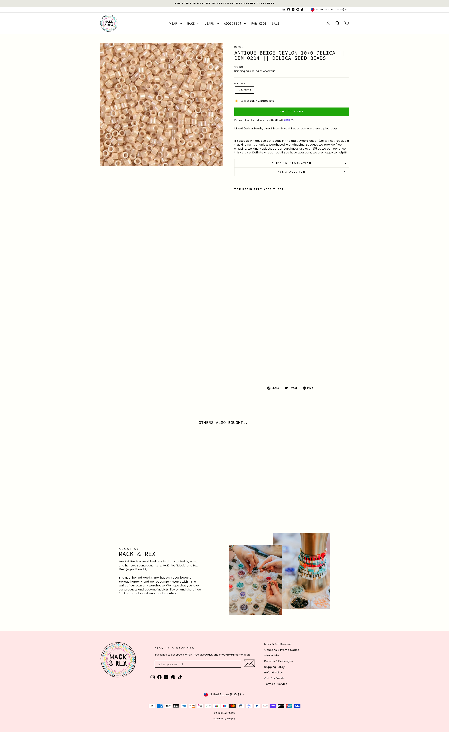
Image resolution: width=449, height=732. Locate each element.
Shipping (239, 71)
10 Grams (244, 90)
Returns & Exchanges (278, 661)
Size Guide (271, 655)
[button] (249, 663)
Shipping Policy (274, 667)
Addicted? (233, 23)
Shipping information (291, 163)
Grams (240, 83)
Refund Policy (273, 672)
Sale (276, 23)
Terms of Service (275, 684)
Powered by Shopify (224, 718)
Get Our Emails (274, 678)
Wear (174, 23)
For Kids (259, 23)
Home (238, 46)
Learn (210, 23)
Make (192, 23)
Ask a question (292, 171)
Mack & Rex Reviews (277, 644)
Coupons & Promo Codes (281, 650)
